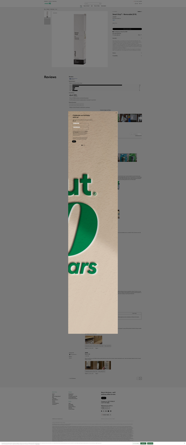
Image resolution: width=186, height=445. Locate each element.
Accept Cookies (150, 443)
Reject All (143, 443)
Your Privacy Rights (136, 443)
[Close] (116, 112)
